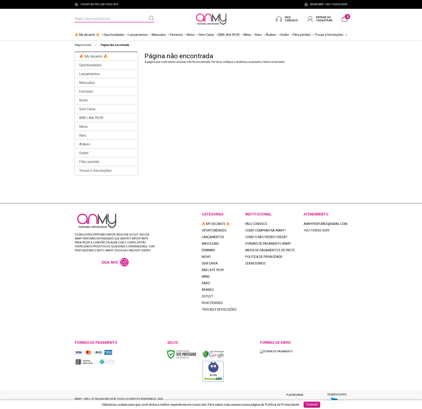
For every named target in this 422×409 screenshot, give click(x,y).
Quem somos (255, 263)
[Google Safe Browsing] (213, 354)
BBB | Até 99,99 (213, 270)
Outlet (207, 296)
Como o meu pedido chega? (266, 237)
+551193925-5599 (316, 230)
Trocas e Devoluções (219, 309)
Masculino (210, 243)
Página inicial (83, 45)
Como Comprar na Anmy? (265, 230)
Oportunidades (214, 230)
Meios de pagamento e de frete (270, 250)
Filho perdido (212, 303)
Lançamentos (213, 237)
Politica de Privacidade (264, 257)
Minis (206, 276)
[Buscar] (151, 19)
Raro (206, 283)
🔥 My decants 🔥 (216, 224)
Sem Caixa (210, 263)
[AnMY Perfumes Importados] (211, 18)
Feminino (208, 250)
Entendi (312, 404)
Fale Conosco (256, 224)
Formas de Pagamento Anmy (268, 243)
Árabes (208, 289)
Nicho (206, 257)
